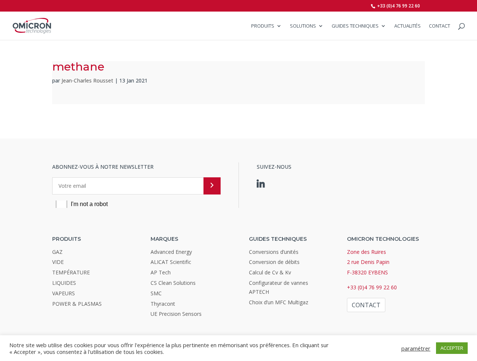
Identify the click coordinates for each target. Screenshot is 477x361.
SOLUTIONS (303, 26)
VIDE (58, 261)
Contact (439, 26)
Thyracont (163, 303)
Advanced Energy (171, 251)
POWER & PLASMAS (77, 303)
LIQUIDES (64, 282)
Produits (262, 26)
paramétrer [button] (415, 348)
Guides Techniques (355, 26)
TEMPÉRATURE (71, 272)
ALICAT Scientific (171, 261)
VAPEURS (63, 293)
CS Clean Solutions (173, 282)
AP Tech (161, 272)
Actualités (407, 26)
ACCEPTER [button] (451, 348)
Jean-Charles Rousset (87, 80)
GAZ (57, 251)
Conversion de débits (274, 261)
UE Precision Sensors (176, 313)
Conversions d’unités (273, 251)
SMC (156, 293)
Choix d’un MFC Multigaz (278, 302)
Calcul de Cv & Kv (270, 272)
